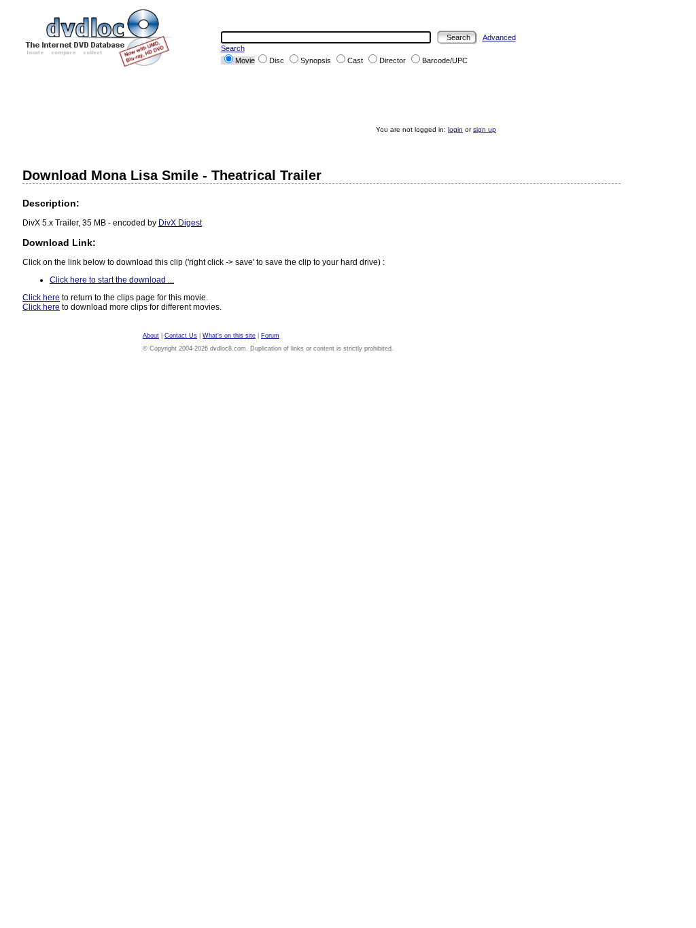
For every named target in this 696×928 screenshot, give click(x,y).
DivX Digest (180, 223)
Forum (270, 335)
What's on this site (229, 335)
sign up (484, 129)
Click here (41, 297)
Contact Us (180, 335)
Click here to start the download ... (112, 280)
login (455, 129)
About (151, 335)
